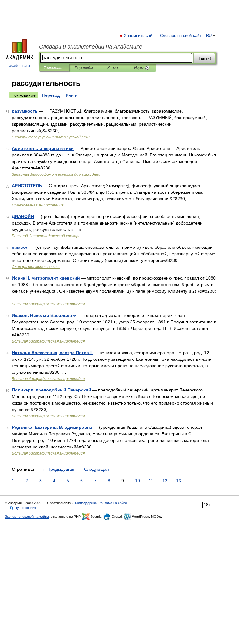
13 (178, 480)
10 (137, 480)
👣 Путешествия (22, 508)
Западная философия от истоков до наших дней (56, 174)
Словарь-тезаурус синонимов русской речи (51, 137)
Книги (112, 68)
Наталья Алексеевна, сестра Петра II (52, 352)
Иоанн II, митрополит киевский (46, 278)
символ (20, 247)
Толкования (54, 68)
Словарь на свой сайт (180, 36)
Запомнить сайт (139, 36)
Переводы (84, 68)
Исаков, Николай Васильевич (44, 315)
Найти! (204, 58)
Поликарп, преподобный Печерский (51, 389)
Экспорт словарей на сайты (27, 516)
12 (164, 480)
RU (209, 36)
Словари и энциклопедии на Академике (90, 47)
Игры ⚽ (141, 68)
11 (151, 480)
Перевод (51, 95)
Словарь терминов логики (36, 267)
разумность (25, 111)
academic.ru (19, 65)
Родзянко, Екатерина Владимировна (52, 427)
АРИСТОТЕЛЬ (27, 185)
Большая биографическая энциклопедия (48, 304)
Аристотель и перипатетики (43, 148)
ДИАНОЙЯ (23, 216)
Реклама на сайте (113, 503)
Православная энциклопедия (37, 205)
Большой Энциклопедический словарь (46, 236)
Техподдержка (85, 503)
